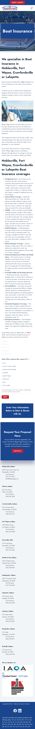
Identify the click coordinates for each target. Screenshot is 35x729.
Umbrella (5, 372)
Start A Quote (17, 2)
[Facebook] (15, 710)
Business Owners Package (9, 369)
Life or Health (6, 385)
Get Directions (10, 474)
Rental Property (7, 376)
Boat (4, 382)
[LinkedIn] (19, 710)
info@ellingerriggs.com (12, 479)
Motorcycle (6, 379)
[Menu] (31, 8)
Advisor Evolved (24, 704)
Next (5, 397)
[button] (17, 451)
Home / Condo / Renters (9, 366)
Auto (4, 363)
